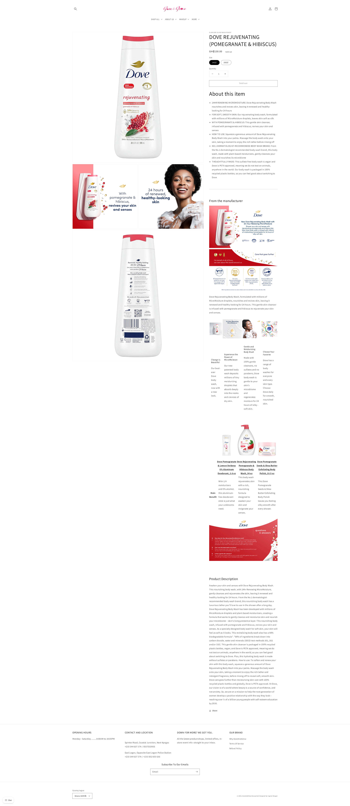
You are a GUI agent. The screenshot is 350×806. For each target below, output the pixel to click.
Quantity (212, 68)
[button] (75, 9)
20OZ (226, 62)
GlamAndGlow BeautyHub (250, 796)
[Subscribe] (197, 772)
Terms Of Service (236, 743)
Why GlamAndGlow (237, 739)
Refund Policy (235, 748)
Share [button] (214, 710)
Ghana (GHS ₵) (81, 796)
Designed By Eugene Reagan (268, 796)
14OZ (214, 62)
